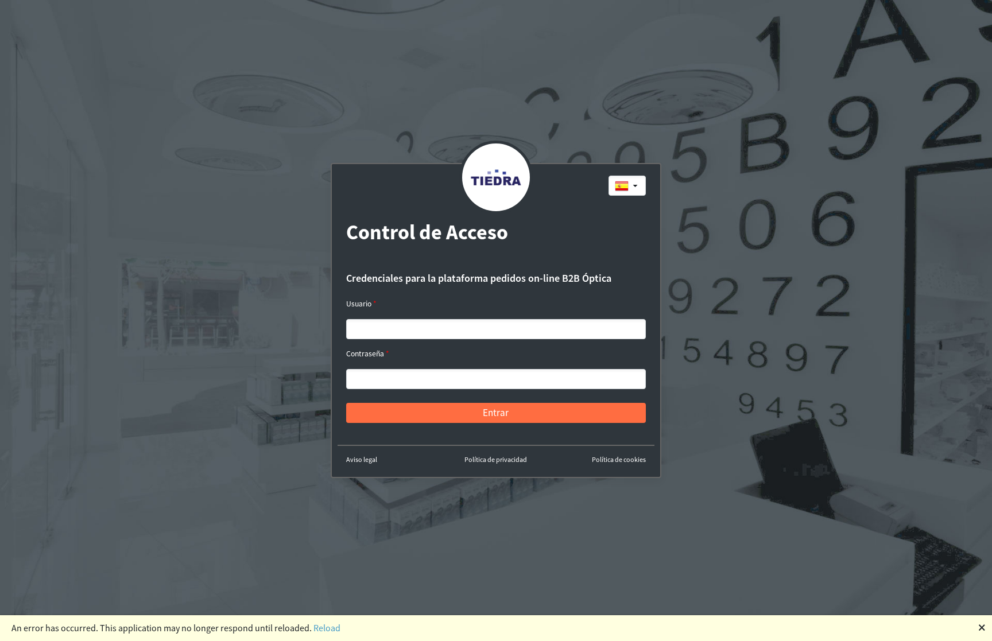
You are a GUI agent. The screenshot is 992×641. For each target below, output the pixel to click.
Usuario (358, 304)
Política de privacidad (495, 459)
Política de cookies (619, 459)
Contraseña (365, 354)
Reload (326, 628)
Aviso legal (361, 459)
